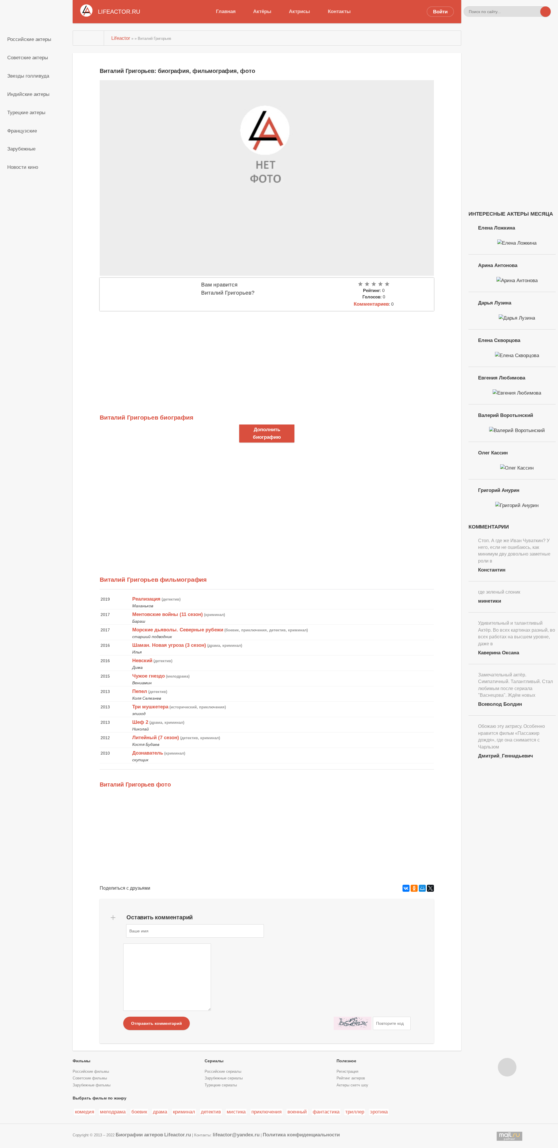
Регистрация (347, 1072)
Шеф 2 (140, 722)
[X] (430, 888)
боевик (139, 1112)
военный (297, 1112)
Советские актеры (27, 57)
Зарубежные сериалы (224, 1078)
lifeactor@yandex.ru (236, 1135)
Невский (142, 660)
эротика (379, 1112)
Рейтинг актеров (351, 1078)
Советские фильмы (90, 1078)
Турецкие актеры (26, 112)
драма (160, 1112)
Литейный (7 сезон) (155, 737)
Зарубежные (21, 149)
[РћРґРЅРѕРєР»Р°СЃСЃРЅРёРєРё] (414, 888)
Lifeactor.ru (177, 1135)
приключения (266, 1112)
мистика (236, 1112)
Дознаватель (147, 753)
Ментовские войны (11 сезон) (167, 614)
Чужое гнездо (148, 676)
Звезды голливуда (28, 76)
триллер (354, 1112)
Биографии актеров (139, 1135)
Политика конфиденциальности (301, 1135)
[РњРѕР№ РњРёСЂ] (422, 888)
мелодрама (113, 1112)
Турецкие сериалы (221, 1085)
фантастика (326, 1112)
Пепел (139, 691)
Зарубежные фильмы (91, 1085)
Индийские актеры (28, 94)
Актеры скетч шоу (352, 1085)
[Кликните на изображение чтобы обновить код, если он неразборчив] (352, 1023)
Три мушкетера (150, 707)
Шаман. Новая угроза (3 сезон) (169, 645)
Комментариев (371, 304)
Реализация (146, 599)
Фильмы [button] (81, 1061)
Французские (22, 131)
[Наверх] (507, 1067)
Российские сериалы (223, 1072)
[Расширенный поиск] (535, 11)
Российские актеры (29, 39)
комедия (84, 1112)
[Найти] (545, 11)
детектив (211, 1112)
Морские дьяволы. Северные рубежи (177, 630)
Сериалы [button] (214, 1061)
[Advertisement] (267, 354)
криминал (184, 1112)
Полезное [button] (346, 1061)
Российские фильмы (91, 1072)
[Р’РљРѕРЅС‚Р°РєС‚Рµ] (406, 888)
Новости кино (22, 167)
